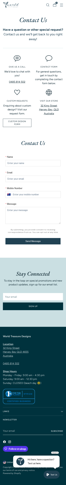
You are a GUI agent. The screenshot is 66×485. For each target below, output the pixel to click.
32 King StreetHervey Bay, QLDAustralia (49, 109)
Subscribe (57, 431)
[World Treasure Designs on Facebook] (5, 442)
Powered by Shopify (12, 473)
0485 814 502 (17, 81)
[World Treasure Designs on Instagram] (10, 442)
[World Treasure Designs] (11, 4)
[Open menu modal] (61, 5)
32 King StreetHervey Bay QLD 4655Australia (16, 351)
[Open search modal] (47, 5)
